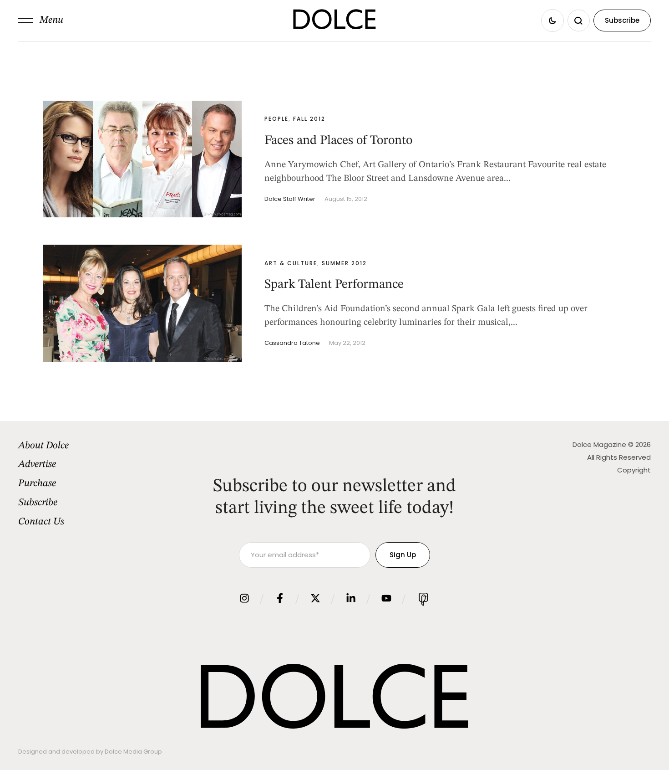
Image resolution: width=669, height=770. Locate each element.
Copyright (634, 470)
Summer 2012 (344, 263)
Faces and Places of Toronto (338, 140)
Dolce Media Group (133, 751)
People (276, 119)
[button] (40, 20)
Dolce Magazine (599, 444)
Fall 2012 (309, 119)
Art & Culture (290, 263)
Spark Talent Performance (334, 284)
